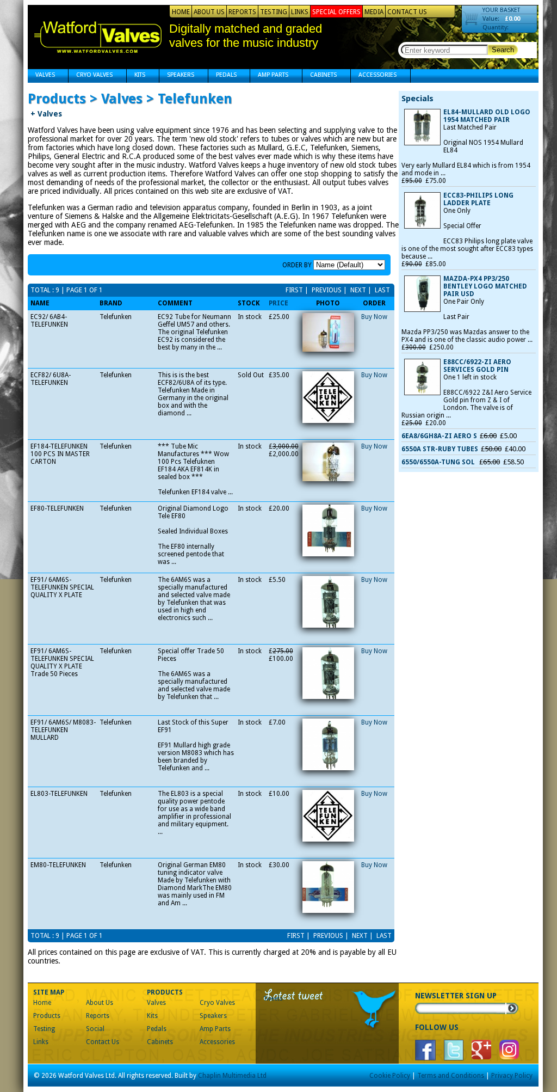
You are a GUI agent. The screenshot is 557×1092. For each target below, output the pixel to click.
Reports (242, 12)
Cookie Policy (389, 1075)
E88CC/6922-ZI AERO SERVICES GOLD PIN (477, 365)
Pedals (222, 76)
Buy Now (374, 317)
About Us (209, 12)
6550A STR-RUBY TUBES (439, 449)
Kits (136, 76)
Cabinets (319, 76)
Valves (41, 76)
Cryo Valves (91, 76)
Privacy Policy (512, 1075)
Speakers (176, 76)
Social (95, 1029)
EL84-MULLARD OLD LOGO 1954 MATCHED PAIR (486, 116)
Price (278, 303)
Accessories (374, 76)
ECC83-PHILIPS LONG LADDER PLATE (478, 199)
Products (46, 1016)
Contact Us (407, 12)
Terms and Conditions (450, 1075)
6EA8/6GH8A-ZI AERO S (439, 436)
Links (299, 12)
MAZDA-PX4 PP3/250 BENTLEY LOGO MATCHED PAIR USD (485, 286)
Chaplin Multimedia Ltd (232, 1075)
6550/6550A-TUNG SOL (438, 462)
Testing (273, 12)
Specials (417, 98)
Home (181, 12)
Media (373, 12)
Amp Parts (269, 76)
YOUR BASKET (501, 10)
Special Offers (336, 12)
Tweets (273, 998)
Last (381, 290)
